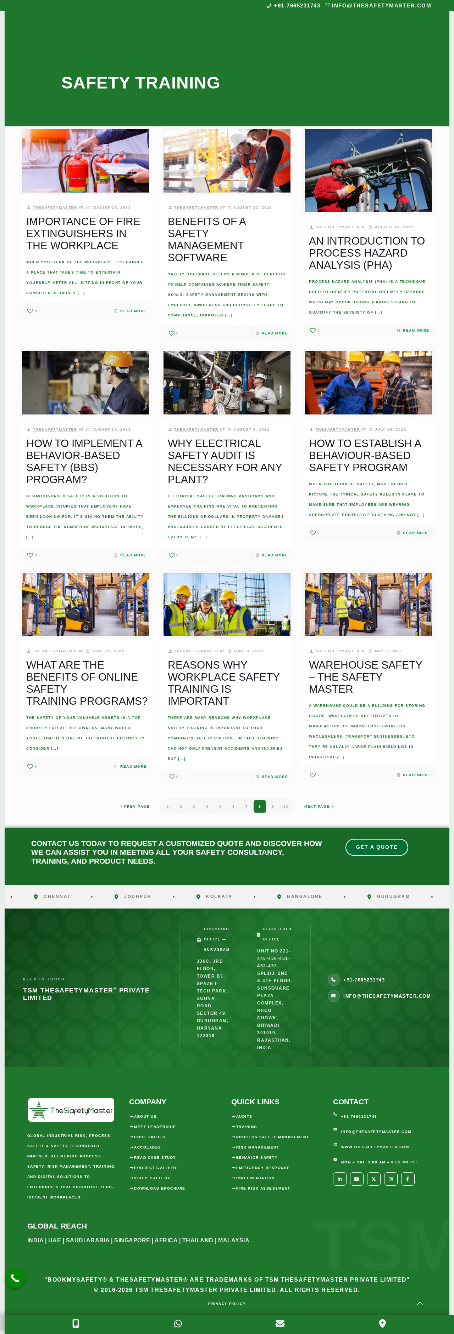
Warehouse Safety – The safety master (365, 677)
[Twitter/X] (374, 1179)
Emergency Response (263, 1168)
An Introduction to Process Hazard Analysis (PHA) (367, 253)
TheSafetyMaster (55, 208)
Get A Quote (377, 847)
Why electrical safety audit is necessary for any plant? (225, 461)
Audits (244, 1116)
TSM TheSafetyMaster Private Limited (204, 1290)
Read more (133, 311)
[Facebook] (408, 1179)
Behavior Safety (257, 1158)
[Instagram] (391, 1179)
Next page (317, 806)
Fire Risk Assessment (263, 1188)
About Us (145, 1116)
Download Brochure (160, 1188)
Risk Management (257, 1147)
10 (286, 806)
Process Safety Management (272, 1137)
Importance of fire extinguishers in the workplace (83, 233)
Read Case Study (155, 1158)
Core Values (150, 1137)
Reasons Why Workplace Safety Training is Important (223, 683)
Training (247, 1127)
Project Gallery (155, 1168)
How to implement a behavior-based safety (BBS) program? (84, 461)
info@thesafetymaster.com (381, 5)
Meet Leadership (155, 1127)
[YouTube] (357, 1179)
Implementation (255, 1178)
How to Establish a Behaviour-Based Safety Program (365, 455)
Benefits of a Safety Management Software (206, 239)
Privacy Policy (227, 1304)
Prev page (137, 806)
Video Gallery (152, 1178)
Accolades (147, 1147)
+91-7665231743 (297, 5)
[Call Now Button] (15, 1278)
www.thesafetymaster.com (375, 1147)
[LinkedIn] (340, 1179)
